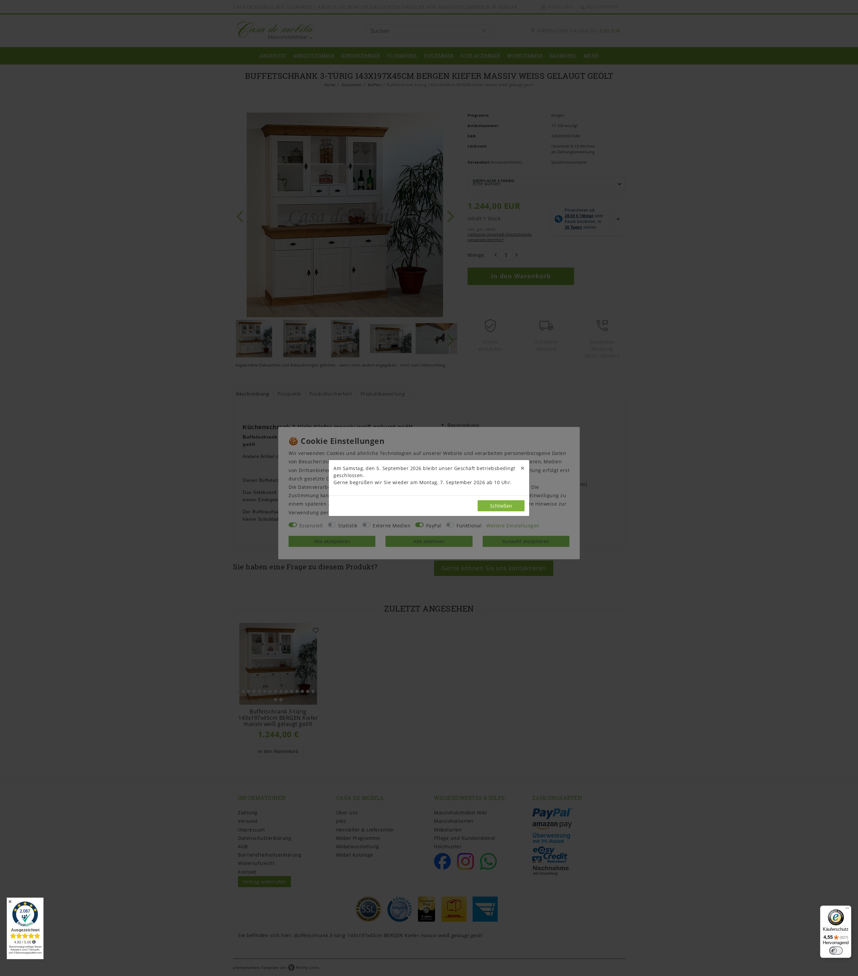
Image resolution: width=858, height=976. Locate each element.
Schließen (501, 506)
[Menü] (847, 910)
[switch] (836, 950)
